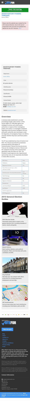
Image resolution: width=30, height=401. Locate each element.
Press (3, 346)
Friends (4, 341)
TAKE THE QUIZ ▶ (15, 9)
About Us (5, 339)
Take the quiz (7, 329)
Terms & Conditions (7, 343)
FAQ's (4, 335)
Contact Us (5, 337)
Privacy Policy (6, 344)
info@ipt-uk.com (11, 106)
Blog (3, 334)
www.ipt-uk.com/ (12, 110)
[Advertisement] (15, 47)
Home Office (6, 76)
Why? (20, 28)
